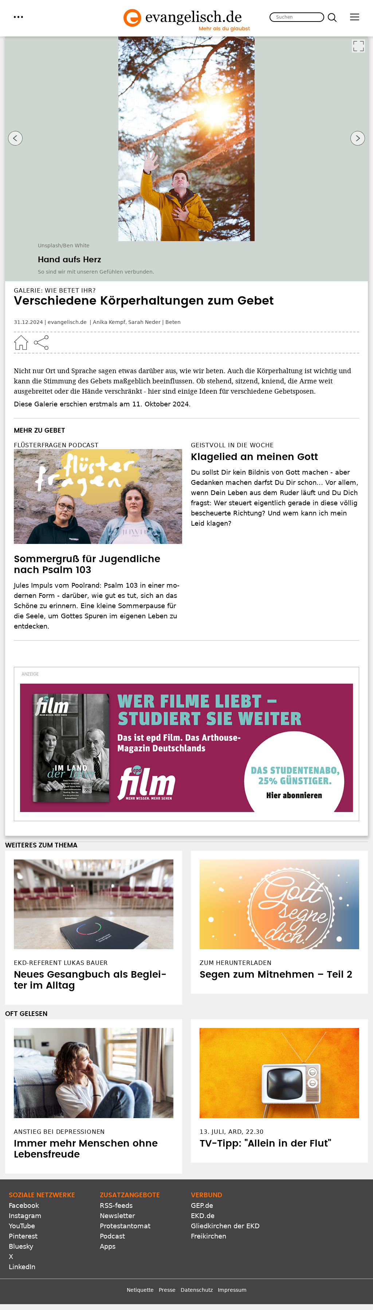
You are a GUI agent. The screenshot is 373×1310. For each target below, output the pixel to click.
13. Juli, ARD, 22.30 (232, 1131)
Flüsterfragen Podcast (56, 445)
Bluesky (21, 1246)
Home (21, 342)
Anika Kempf (109, 322)
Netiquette (140, 1290)
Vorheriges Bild (15, 138)
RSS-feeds (116, 1205)
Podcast (112, 1236)
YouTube (22, 1226)
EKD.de (203, 1216)
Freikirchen (208, 1236)
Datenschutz (197, 1290)
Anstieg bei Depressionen (59, 1131)
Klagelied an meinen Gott (254, 457)
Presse (167, 1290)
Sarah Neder (144, 322)
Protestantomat (125, 1226)
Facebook (24, 1205)
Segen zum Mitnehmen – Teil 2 (276, 974)
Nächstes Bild (357, 138)
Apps (107, 1246)
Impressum (232, 1290)
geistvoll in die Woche (232, 445)
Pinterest (23, 1236)
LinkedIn (22, 1267)
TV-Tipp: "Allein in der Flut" (265, 1143)
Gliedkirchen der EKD (225, 1226)
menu (18, 17)
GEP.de (202, 1205)
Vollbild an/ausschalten (358, 46)
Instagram (25, 1216)
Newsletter (117, 1216)
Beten (173, 322)
